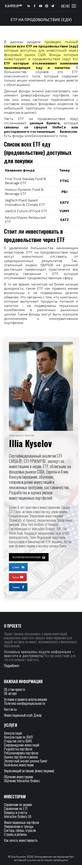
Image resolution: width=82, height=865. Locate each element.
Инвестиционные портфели (21, 822)
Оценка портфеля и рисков (21, 756)
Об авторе (10, 693)
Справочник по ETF (16, 808)
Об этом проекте (15, 689)
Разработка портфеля (18, 748)
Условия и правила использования (25, 699)
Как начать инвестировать (21, 840)
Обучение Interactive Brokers (22, 780)
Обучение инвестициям (18, 776)
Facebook (16, 587)
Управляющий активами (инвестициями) (29, 770)
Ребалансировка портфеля (21, 752)
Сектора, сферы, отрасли (20, 830)
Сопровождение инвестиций (21, 744)
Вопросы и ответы (15, 812)
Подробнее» (12, 665)
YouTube (15, 577)
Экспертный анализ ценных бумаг (25, 760)
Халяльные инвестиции (19, 764)
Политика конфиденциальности (24, 703)
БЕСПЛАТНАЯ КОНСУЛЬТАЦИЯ (26, 557)
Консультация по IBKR (18, 737)
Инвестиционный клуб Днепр (23, 715)
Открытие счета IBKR (18, 740)
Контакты (10, 709)
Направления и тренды (18, 826)
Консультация (13, 733)
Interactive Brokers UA (17, 816)
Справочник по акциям (18, 804)
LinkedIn (16, 567)
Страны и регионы (15, 834)
